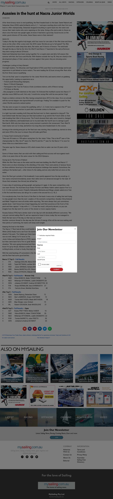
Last (38, 254)
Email (39, 239)
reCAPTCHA (41, 259)
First (38, 248)
